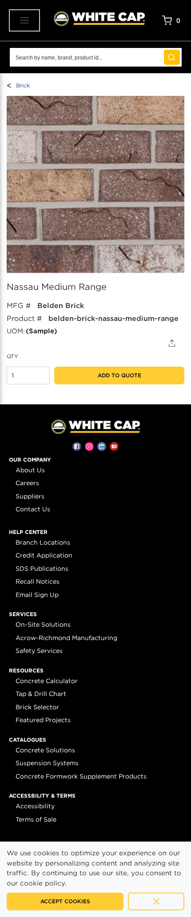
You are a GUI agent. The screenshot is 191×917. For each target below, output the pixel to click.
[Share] (172, 343)
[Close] (156, 901)
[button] (30, 460)
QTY (12, 356)
